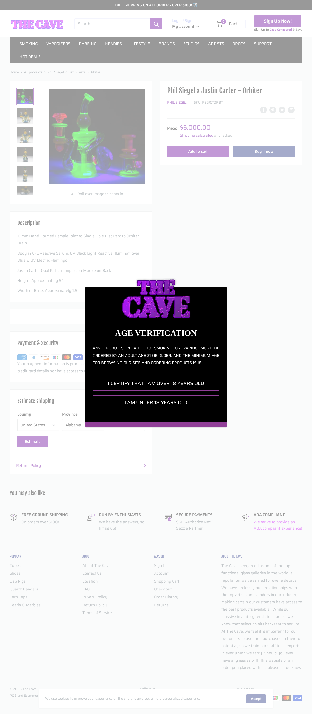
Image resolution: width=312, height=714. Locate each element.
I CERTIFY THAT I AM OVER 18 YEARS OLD (156, 383)
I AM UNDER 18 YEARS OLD (156, 402)
